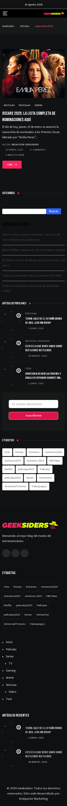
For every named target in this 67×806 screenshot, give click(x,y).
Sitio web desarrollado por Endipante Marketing (39, 796)
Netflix (8, 469)
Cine (7, 452)
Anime (10, 678)
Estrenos (34, 452)
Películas (31, 313)
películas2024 (13, 477)
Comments (38, 150)
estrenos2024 (53, 452)
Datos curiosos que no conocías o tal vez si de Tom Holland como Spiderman (31, 237)
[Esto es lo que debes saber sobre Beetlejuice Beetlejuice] (11, 348)
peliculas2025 (26, 469)
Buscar (53, 211)
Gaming (11, 671)
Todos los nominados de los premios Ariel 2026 (31, 275)
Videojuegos (39, 486)
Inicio (9, 642)
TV (10, 664)
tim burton (45, 477)
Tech (28, 368)
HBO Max (55, 460)
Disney (19, 452)
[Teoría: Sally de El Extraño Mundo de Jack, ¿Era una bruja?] (11, 320)
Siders (12, 692)
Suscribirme (34, 415)
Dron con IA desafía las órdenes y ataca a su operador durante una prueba (43, 378)
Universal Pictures (15, 486)
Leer (9, 164)
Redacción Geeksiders (25, 144)
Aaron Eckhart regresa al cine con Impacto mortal (33, 250)
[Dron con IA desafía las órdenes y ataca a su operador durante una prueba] (11, 375)
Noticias (30, 341)
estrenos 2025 (35, 460)
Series (30, 477)
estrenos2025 (13, 460)
